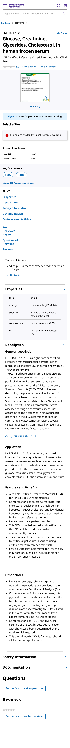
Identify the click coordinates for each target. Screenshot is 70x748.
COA (8, 175)
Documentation (13, 213)
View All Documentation (18, 183)
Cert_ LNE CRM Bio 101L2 (20, 436)
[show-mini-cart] (65, 5)
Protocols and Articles (17, 219)
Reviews (8, 249)
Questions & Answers (10, 241)
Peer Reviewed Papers (9, 231)
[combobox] (35, 13)
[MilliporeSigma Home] (16, 6)
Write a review (29, 66)
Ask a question (48, 66)
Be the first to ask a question (24, 688)
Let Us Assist (13, 275)
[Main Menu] (5, 5)
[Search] (63, 13)
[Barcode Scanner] (59, 6)
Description (10, 202)
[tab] (8, 23)
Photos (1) (35, 106)
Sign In (11, 116)
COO (21, 175)
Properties (9, 197)
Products (5, 23)
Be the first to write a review (25, 716)
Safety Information (15, 208)
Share (64, 32)
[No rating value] (9, 66)
